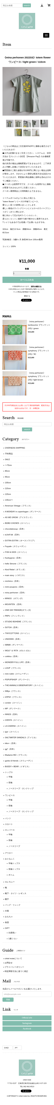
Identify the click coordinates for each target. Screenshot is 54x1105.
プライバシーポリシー (14, 967)
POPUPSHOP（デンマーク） (18, 679)
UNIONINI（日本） (13, 639)
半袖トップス (14, 863)
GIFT (7, 928)
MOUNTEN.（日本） (14, 604)
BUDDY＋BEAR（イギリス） (17, 766)
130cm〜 (9, 500)
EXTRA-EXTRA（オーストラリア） (20, 540)
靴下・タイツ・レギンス (15, 893)
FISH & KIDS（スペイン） (16, 552)
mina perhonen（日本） (15, 593)
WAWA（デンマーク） (14, 645)
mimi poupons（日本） (15, 587)
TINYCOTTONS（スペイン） (18, 633)
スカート (9, 824)
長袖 (10, 782)
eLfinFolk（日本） (13, 535)
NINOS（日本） (12, 714)
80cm (7, 471)
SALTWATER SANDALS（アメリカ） (21, 737)
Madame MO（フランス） (16, 755)
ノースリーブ (14, 846)
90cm (7, 477)
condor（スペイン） (14, 703)
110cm (8, 488)
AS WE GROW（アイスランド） (19, 517)
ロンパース (10, 830)
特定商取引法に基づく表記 (16, 971)
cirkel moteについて (13, 958)
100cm (8, 482)
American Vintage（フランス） (18, 506)
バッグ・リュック (12, 905)
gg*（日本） (10, 749)
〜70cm (8, 465)
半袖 (10, 777)
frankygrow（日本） (13, 558)
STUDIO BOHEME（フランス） (19, 621)
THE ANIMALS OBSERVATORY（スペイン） (24, 685)
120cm (8, 494)
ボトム (11, 875)
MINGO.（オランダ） (14, 598)
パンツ (8, 818)
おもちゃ (9, 916)
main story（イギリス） (15, 575)
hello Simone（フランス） (16, 564)
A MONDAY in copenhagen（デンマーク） (23, 511)
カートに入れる (27, 280)
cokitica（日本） (12, 656)
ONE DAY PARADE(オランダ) (18, 610)
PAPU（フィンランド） (15, 616)
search (27, 5)
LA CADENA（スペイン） (16, 726)
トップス (9, 772)
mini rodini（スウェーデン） (17, 674)
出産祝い (12, 933)
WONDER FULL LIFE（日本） (18, 662)
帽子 (7, 899)
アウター (9, 853)
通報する (27, 296)
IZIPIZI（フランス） (14, 697)
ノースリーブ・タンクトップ (21, 788)
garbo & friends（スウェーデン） (19, 761)
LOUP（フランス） (13, 668)
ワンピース (10, 795)
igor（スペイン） (12, 732)
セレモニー (10, 882)
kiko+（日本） (11, 743)
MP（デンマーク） (13, 708)
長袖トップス (14, 869)
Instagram (27, 1023)
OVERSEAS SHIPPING (15, 448)
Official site (27, 1018)
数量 (27, 269)
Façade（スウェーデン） (16, 546)
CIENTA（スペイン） (14, 720)
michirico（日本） (12, 581)
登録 (8, 999)
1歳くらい (12, 938)
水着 (7, 911)
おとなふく (10, 859)
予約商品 (9, 454)
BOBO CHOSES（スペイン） (18, 523)
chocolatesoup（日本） (15, 529)
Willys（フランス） (13, 691)
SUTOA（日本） (12, 627)
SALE (7, 459)
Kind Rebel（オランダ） (15, 569)
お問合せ (8, 963)
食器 (7, 922)
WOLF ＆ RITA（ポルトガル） (18, 650)
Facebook (27, 1029)
